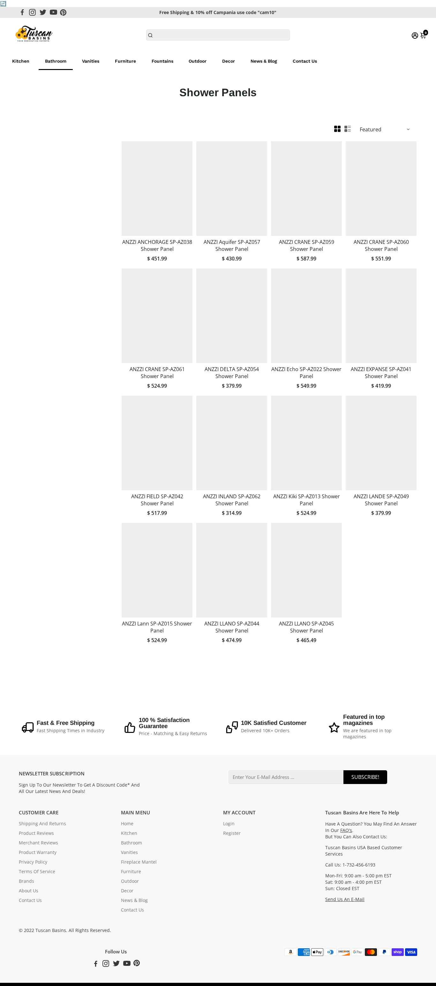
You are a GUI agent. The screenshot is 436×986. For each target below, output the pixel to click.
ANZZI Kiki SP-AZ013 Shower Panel (306, 500)
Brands (26, 881)
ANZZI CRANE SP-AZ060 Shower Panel (381, 245)
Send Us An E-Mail (345, 899)
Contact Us (305, 61)
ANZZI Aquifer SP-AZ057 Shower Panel (232, 245)
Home (127, 824)
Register (232, 833)
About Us (28, 891)
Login (229, 824)
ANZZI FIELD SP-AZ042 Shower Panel (157, 500)
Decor (228, 61)
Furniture (125, 61)
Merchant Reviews (38, 843)
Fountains (162, 61)
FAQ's (346, 830)
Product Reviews (36, 833)
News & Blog (264, 61)
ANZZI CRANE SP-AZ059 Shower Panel (306, 245)
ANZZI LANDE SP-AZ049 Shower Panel (381, 500)
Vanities (90, 61)
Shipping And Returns (42, 824)
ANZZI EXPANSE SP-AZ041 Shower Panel (381, 373)
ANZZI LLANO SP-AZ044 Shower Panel (231, 627)
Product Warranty (37, 852)
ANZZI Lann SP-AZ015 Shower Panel (157, 627)
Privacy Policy (33, 862)
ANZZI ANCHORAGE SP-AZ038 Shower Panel (157, 245)
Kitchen (20, 61)
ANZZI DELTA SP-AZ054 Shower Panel (232, 373)
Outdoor (198, 61)
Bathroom (55, 61)
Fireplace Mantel (139, 862)
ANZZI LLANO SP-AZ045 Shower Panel (306, 627)
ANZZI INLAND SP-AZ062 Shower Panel (231, 500)
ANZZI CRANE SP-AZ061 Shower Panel (157, 373)
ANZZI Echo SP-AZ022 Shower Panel (306, 373)
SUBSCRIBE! (365, 776)
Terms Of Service (37, 871)
